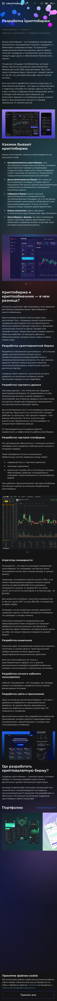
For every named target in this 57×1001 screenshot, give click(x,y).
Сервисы (24, 29)
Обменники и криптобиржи (13, 33)
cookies (31, 985)
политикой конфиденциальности (18, 988)
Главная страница (9, 29)
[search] (42, 3)
